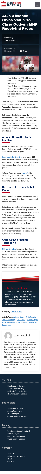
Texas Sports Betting (15, 389)
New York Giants (16, 322)
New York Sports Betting (17, 394)
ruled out (24, 173)
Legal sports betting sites (12, 157)
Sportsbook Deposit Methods (19, 431)
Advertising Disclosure (16, 456)
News (9, 459)
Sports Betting (16, 312)
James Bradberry (8, 320)
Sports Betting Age (14, 411)
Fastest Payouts (13, 434)
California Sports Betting (16, 391)
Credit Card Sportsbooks (16, 436)
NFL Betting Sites (14, 414)
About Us (11, 454)
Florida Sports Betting (15, 386)
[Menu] (37, 4)
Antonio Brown (18, 317)
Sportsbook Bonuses (15, 408)
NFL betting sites (9, 249)
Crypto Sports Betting (16, 439)
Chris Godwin (31, 317)
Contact (10, 461)
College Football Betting (16, 416)
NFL (25, 322)
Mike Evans (21, 320)
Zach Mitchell (9, 40)
